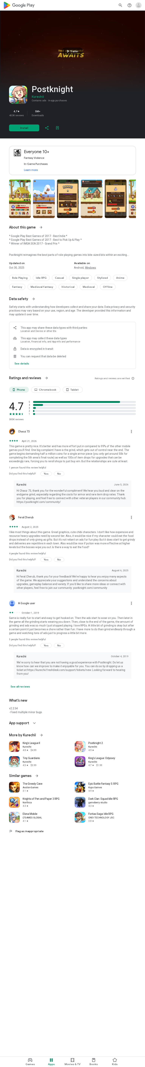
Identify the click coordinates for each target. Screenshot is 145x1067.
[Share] (46, 127)
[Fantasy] (17, 287)
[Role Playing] (20, 278)
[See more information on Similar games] (36, 775)
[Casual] (59, 278)
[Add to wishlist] (57, 127)
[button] (20, 198)
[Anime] (120, 278)
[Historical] (68, 287)
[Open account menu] (138, 5)
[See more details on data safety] (22, 363)
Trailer (72, 51)
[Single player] (80, 278)
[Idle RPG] (41, 278)
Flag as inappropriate (26, 831)
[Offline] (108, 287)
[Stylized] (102, 278)
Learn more (31, 170)
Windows (90, 267)
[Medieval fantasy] (42, 287)
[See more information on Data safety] (33, 298)
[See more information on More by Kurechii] (41, 735)
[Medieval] (89, 287)
